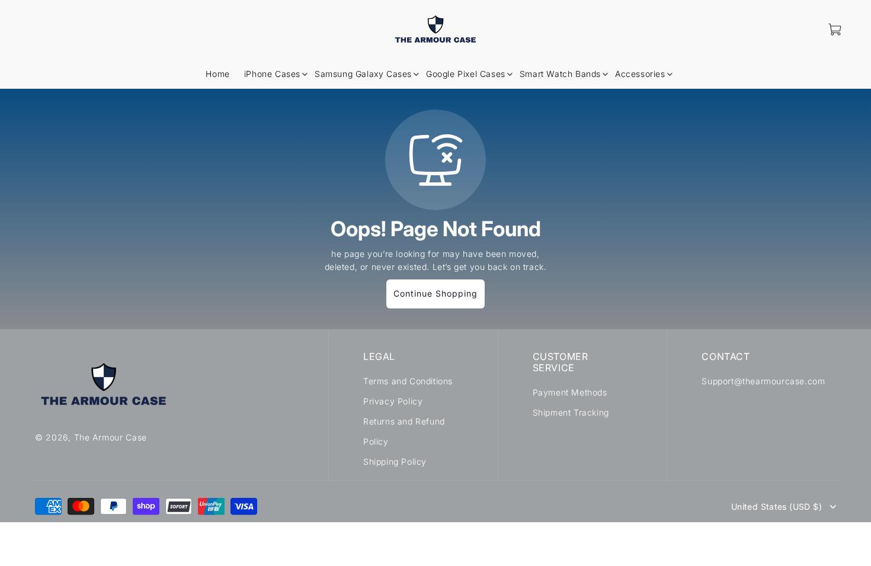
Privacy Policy (392, 401)
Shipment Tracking (571, 412)
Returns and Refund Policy (404, 431)
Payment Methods (570, 392)
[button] (272, 74)
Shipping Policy (395, 461)
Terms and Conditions (408, 381)
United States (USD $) (776, 507)
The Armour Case (111, 437)
